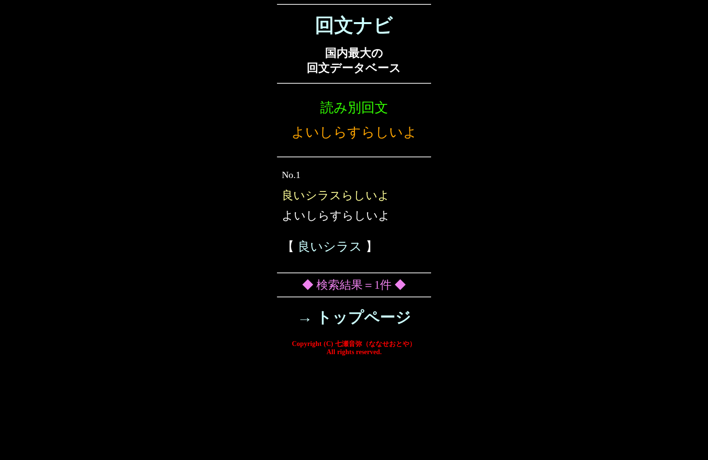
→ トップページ (354, 317)
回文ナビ (354, 25)
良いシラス (330, 247)
